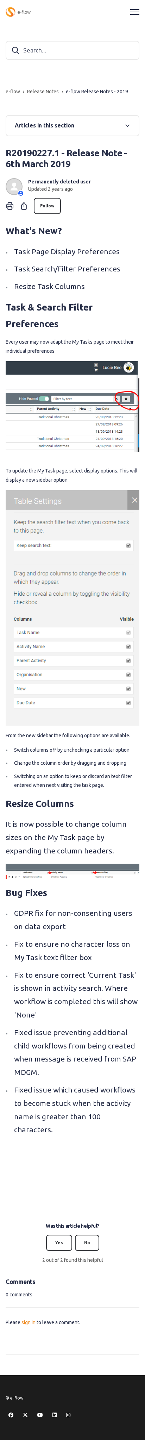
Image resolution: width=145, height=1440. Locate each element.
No (87, 1242)
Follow (47, 206)
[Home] (18, 12)
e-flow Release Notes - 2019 (97, 91)
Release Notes (43, 91)
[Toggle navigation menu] (134, 12)
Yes (59, 1242)
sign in (28, 1322)
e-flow (13, 91)
